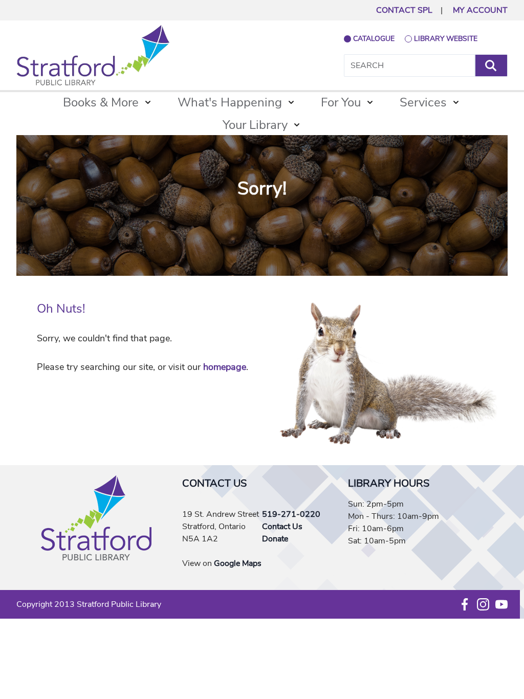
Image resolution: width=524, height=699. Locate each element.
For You (341, 102)
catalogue (374, 38)
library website (445, 38)
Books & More (101, 102)
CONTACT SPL (404, 10)
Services (423, 102)
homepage (224, 367)
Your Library (255, 125)
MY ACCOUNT (480, 10)
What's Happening (230, 102)
